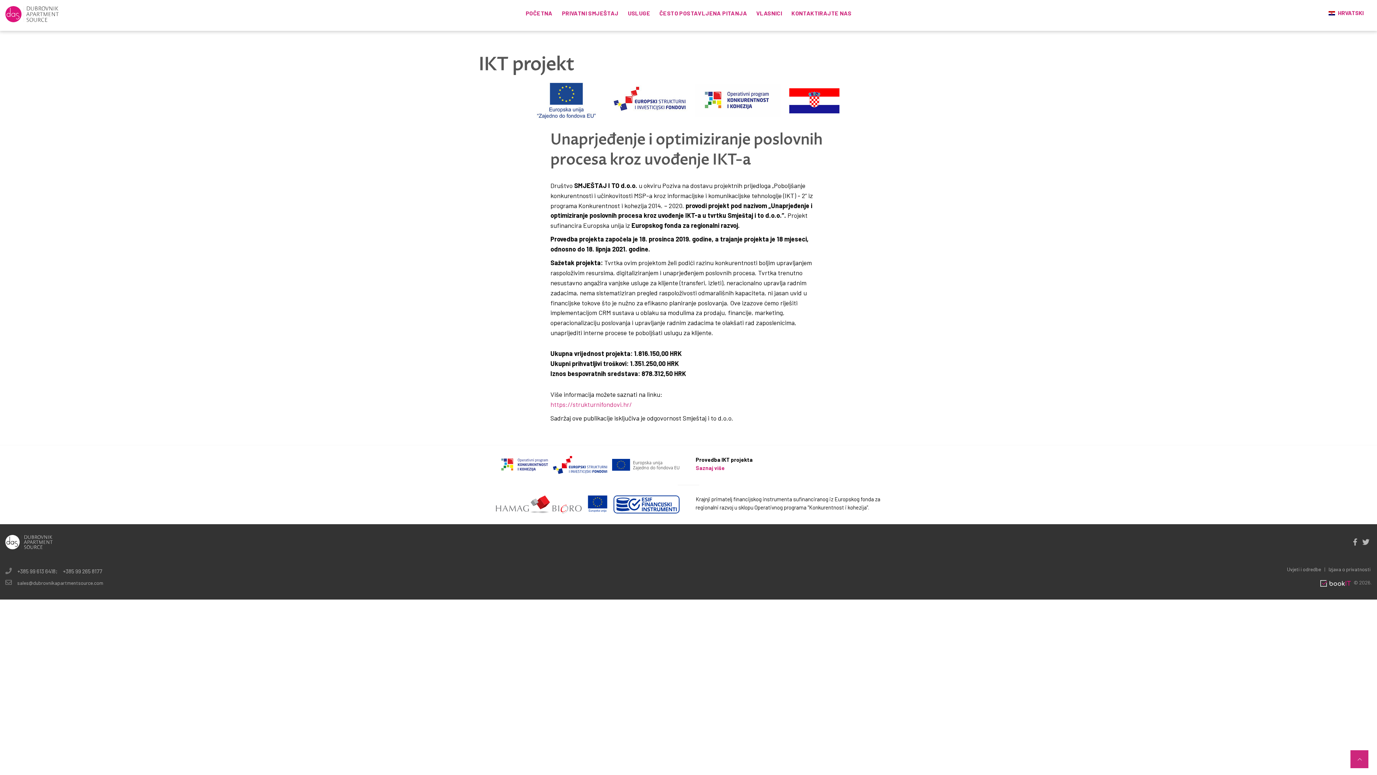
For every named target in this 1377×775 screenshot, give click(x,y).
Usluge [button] (639, 13)
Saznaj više (710, 468)
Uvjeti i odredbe (1304, 569)
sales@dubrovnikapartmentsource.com (60, 583)
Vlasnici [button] (769, 13)
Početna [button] (539, 13)
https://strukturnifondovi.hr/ (591, 404)
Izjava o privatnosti (1350, 569)
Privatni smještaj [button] (590, 13)
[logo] (32, 13)
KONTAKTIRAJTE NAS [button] (821, 13)
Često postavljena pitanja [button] (703, 13)
